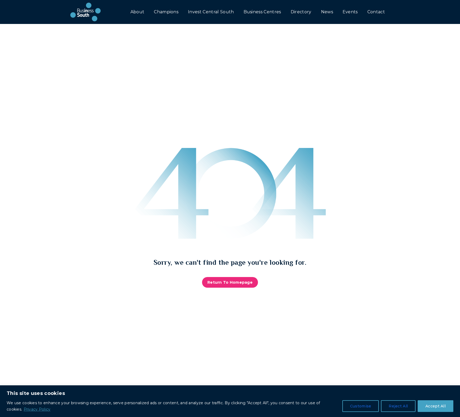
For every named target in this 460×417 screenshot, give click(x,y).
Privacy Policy (37, 409)
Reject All (398, 406)
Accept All (435, 406)
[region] (230, 401)
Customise (360, 406)
